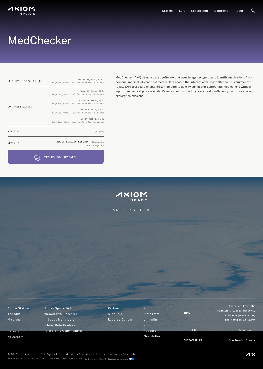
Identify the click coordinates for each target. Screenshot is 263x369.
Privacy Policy (15, 358)
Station (167, 10)
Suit (182, 10)
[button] (199, 10)
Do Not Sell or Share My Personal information (106, 359)
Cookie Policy (31, 358)
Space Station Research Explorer (80, 141)
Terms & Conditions (50, 358)
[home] (21, 11)
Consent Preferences (72, 358)
